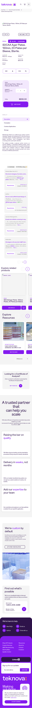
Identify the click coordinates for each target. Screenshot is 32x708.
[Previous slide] (4, 34)
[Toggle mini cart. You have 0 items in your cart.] (24, 4)
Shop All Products (7, 643)
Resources (22, 643)
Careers (21, 647)
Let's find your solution (14, 546)
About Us (21, 645)
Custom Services (7, 645)
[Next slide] (7, 34)
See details (11, 307)
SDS (6, 71)
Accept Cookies (16, 701)
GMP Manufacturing (8, 647)
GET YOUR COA (13, 385)
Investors (21, 649)
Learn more (13, 697)
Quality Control (6, 652)
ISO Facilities (6, 649)
